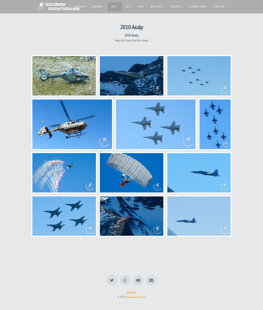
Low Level (176, 6)
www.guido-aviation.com (135, 296)
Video (141, 6)
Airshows (97, 6)
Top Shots (80, 6)
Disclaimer (131, 292)
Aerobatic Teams (197, 6)
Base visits (156, 6)
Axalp (114, 6)
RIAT (127, 6)
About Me (220, 6)
